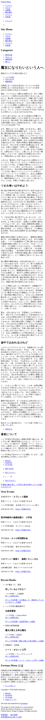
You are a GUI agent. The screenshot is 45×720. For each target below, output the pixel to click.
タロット (8, 57)
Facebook (8, 463)
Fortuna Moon (6, 2)
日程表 (7, 17)
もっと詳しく (10, 686)
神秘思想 (8, 59)
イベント (8, 15)
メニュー (8, 21)
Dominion (24, 703)
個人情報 (13, 715)
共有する (8, 429)
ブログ (7, 8)
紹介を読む (9, 469)
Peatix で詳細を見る (23, 509)
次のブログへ (10, 481)
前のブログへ (10, 473)
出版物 (7, 10)
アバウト (8, 5)
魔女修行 (8, 12)
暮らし (7, 62)
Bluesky (8, 461)
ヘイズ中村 (9, 77)
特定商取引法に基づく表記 (11, 717)
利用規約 (4, 715)
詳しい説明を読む (12, 596)
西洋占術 (8, 55)
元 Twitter (8, 465)
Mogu (21, 711)
